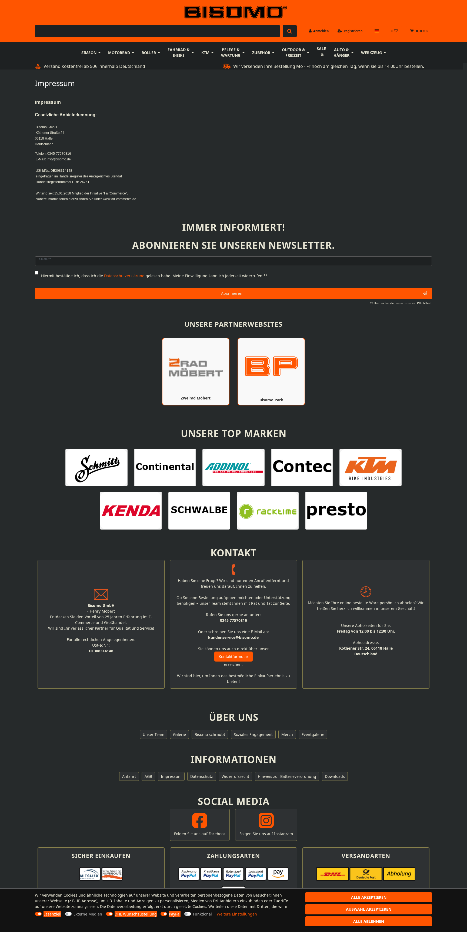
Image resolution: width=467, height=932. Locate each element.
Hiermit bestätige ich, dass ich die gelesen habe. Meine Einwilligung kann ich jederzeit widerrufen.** (154, 275)
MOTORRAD (119, 52)
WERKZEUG (371, 52)
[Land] (376, 31)
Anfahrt (129, 776)
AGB (148, 776)
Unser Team (153, 734)
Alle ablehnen (368, 921)
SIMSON (88, 52)
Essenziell (52, 914)
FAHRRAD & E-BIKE (179, 52)
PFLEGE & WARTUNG (231, 52)
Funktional (202, 914)
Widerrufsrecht (235, 776)
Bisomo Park (271, 399)
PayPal (175, 914)
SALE (321, 48)
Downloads (335, 776)
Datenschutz (201, 776)
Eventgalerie (313, 734)
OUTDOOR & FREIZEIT (293, 52)
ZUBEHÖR (261, 52)
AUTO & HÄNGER (341, 52)
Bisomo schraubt (210, 734)
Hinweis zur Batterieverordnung (287, 776)
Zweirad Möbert (196, 398)
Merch (287, 734)
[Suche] (289, 31)
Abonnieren (231, 293)
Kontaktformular (233, 656)
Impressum (171, 776)
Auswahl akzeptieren (368, 909)
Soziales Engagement (253, 734)
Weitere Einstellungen (237, 914)
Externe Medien (88, 914)
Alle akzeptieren (368, 897)
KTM (205, 52)
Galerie (179, 734)
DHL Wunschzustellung (136, 914)
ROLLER (149, 52)
